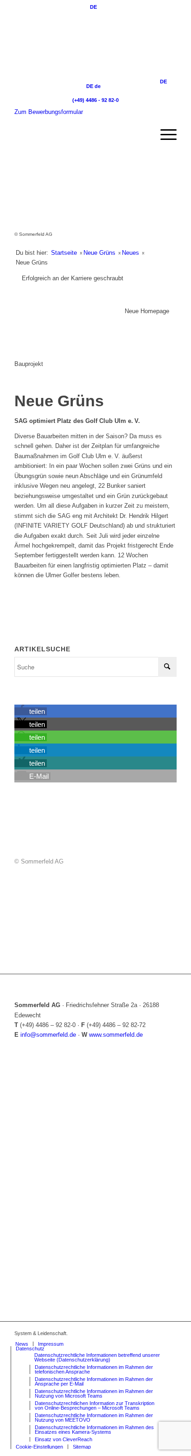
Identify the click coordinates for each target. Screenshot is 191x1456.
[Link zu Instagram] (142, 1333)
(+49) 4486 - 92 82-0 (95, 100)
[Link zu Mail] (170, 1333)
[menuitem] (164, 134)
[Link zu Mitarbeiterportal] (100, 1333)
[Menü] (164, 134)
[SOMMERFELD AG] (79, 134)
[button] (30, 711)
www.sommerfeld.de (116, 1034)
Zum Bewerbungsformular (48, 111)
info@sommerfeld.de (48, 1034)
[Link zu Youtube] (156, 1333)
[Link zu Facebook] (128, 1333)
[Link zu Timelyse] (114, 1333)
